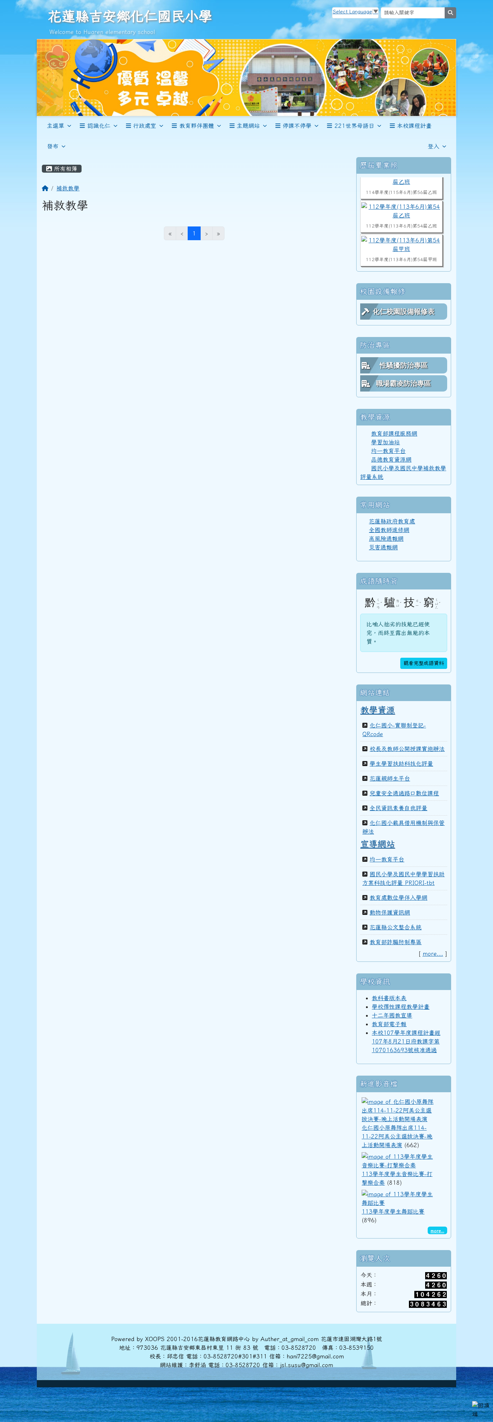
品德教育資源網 (391, 459)
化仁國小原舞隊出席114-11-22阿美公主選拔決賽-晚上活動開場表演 (397, 1136)
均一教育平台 (388, 451)
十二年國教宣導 (392, 1015)
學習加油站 (385, 442)
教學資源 (377, 709)
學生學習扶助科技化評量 (401, 763)
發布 (52, 146)
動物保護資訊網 (390, 912)
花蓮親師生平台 (390, 778)
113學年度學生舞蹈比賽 (393, 1211)
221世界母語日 (354, 126)
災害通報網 (383, 547)
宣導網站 (377, 843)
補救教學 (67, 188)
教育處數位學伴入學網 (398, 897)
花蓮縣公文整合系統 (396, 927)
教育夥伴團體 (196, 126)
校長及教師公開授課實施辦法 (407, 749)
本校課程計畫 (414, 126)
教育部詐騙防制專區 (396, 942)
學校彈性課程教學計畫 (400, 1007)
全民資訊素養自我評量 (398, 808)
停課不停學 (297, 126)
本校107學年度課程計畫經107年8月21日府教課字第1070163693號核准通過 (406, 1041)
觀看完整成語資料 (423, 663)
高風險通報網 (386, 538)
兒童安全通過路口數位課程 (404, 793)
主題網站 (248, 126)
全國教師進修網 (389, 530)
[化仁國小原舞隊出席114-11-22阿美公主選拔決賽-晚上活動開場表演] (398, 1109)
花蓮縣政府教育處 (392, 521)
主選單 (55, 126)
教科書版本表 (389, 998)
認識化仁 (98, 126)
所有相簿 (64, 169)
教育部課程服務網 (394, 433)
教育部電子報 (389, 1024)
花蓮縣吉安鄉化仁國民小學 (130, 16)
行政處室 (144, 126)
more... (433, 953)
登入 (433, 146)
